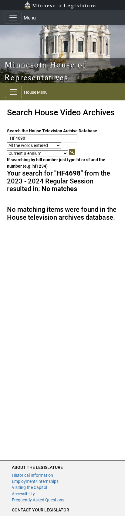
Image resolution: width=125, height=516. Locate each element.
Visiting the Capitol (29, 487)
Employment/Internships (35, 481)
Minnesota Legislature (64, 5)
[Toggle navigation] (13, 18)
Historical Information (32, 475)
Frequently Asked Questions (38, 499)
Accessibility (23, 493)
